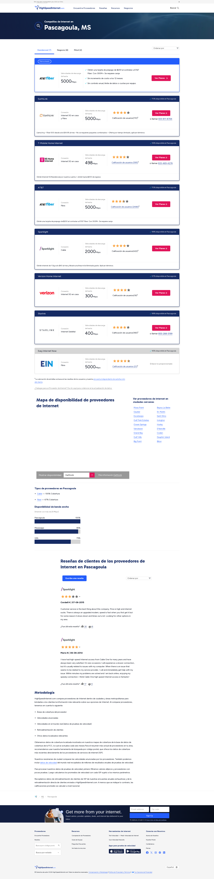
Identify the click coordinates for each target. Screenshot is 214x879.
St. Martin (161, 412)
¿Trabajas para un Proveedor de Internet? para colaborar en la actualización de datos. (73, 388)
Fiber (39, 499)
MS (42, 797)
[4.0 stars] (124, 245)
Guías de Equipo (77, 840)
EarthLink (118, 475)
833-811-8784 (165, 118)
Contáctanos (150, 844)
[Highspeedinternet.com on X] (151, 853)
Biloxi (159, 441)
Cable (39, 493)
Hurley (160, 424)
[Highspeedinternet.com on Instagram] (155, 853)
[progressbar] (57, 521)
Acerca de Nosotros (152, 835)
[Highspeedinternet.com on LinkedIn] (164, 853)
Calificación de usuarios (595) (125, 162)
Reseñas (103, 8)
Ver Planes (158, 78)
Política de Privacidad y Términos (119, 872)
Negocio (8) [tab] (62, 50)
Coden (160, 433)
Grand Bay (138, 433)
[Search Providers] (58, 845)
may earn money (42, 2)
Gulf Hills (138, 437)
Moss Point (139, 407)
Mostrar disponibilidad (50, 475)
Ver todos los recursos (79, 848)
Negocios (128, 8)
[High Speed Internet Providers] (49, 7)
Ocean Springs (140, 424)
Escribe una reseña (74, 578)
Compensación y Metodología (98, 872)
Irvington (161, 420)
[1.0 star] (114, 245)
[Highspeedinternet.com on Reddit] (160, 853)
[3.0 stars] (121, 245)
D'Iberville (161, 428)
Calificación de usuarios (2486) (125, 207)
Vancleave (138, 428)
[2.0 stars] (117, 245)
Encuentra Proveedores (84, 8)
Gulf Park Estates (141, 420)
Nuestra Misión (151, 840)
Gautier (137, 412)
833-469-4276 (165, 163)
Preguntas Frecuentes (79, 844)
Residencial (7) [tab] (44, 50)
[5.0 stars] (128, 245)
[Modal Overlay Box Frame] (107, 814)
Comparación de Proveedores (81, 835)
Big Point (138, 441)
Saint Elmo (161, 416)
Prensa (148, 848)
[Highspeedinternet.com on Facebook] (147, 853)
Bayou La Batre (163, 407)
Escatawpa (138, 416)
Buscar (173, 8)
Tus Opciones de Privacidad (143, 872)
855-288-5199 (165, 333)
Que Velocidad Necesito (116, 840)
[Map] (82, 444)
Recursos (115, 8)
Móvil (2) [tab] (78, 50)
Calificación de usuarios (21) (124, 366)
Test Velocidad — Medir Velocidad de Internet (124, 835)
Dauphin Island (163, 437)
